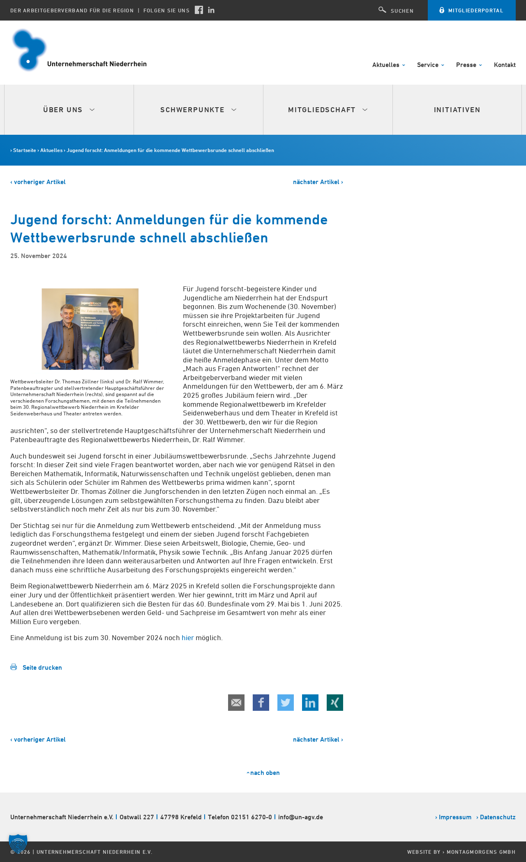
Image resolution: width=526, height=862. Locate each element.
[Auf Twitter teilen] (285, 702)
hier (188, 637)
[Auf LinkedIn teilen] (310, 702)
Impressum (455, 817)
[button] (18, 844)
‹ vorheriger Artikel (38, 182)
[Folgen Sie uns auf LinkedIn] (211, 10)
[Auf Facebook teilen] (261, 702)
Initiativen (457, 109)
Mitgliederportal (475, 10)
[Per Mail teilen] (236, 702)
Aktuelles (386, 65)
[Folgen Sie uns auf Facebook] (199, 10)
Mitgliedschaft (323, 109)
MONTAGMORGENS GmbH (481, 851)
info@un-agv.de (300, 817)
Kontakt (505, 65)
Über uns (64, 109)
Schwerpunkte (193, 109)
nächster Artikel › (318, 182)
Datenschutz (498, 817)
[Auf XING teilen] (335, 702)
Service (428, 65)
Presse (467, 65)
